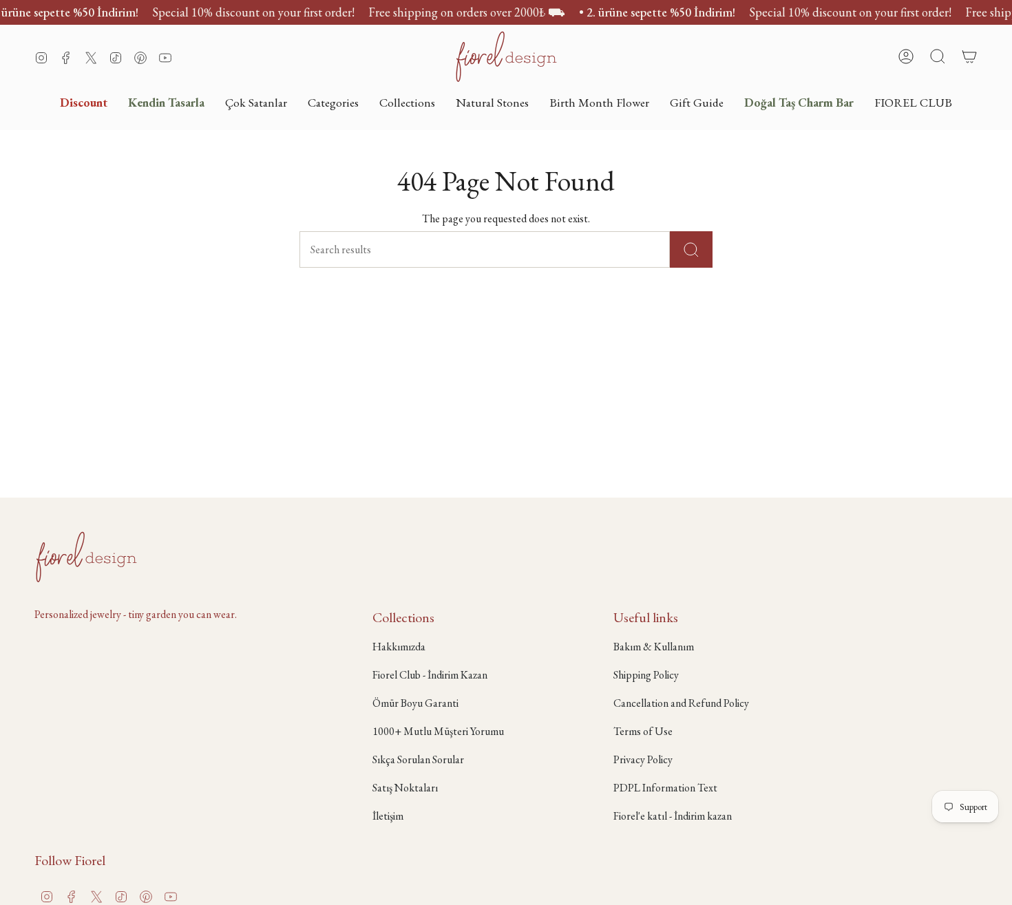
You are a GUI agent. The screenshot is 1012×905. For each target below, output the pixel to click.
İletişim (387, 816)
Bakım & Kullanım (653, 646)
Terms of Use (643, 731)
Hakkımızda (398, 646)
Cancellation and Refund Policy (681, 703)
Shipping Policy (646, 675)
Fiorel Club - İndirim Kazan (429, 675)
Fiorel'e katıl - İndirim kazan (672, 816)
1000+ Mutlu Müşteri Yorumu (438, 731)
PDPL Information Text (665, 787)
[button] (333, 102)
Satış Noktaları (405, 787)
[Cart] (969, 56)
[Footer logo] (86, 557)
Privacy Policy (643, 759)
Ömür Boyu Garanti (415, 703)
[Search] (691, 249)
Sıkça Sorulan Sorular (418, 759)
